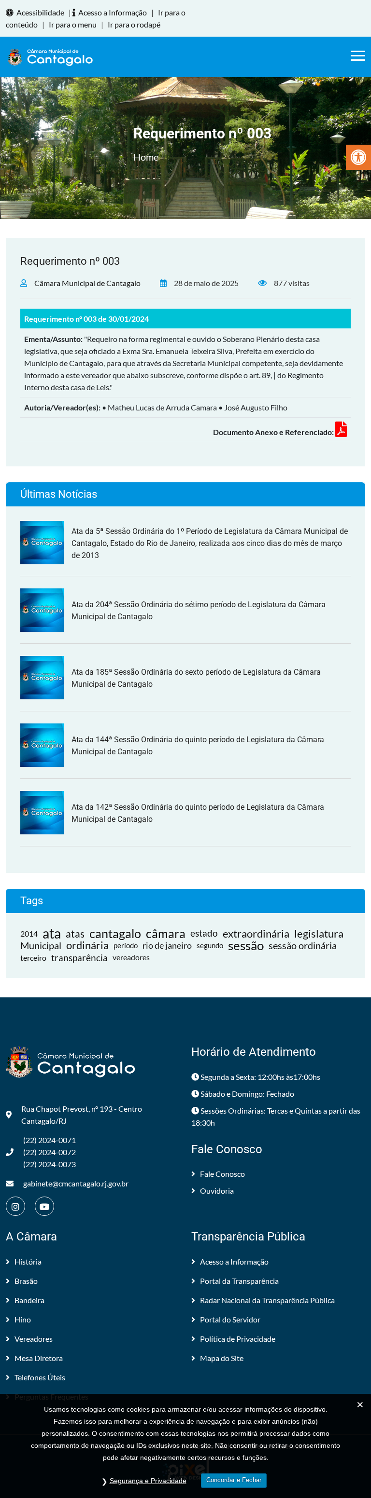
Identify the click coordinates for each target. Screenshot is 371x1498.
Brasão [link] (26, 1280)
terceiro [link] (33, 957)
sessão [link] (246, 946)
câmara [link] (166, 933)
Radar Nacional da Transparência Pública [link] (267, 1300)
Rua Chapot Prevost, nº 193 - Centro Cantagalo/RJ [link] (81, 1114)
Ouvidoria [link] (217, 1190)
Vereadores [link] (33, 1338)
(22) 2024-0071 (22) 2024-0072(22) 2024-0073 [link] (49, 1152)
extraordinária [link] (256, 933)
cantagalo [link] (115, 933)
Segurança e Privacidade (148, 1480)
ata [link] (52, 933)
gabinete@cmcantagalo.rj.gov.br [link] (75, 1183)
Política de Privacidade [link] (237, 1338)
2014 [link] (29, 933)
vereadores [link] (131, 957)
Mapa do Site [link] (221, 1357)
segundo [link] (210, 945)
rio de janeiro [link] (167, 945)
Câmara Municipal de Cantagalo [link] (87, 282)
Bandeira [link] (29, 1300)
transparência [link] (79, 957)
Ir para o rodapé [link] (134, 24)
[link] (358, 157)
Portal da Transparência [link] (239, 1280)
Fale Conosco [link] (222, 1173)
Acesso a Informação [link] (112, 12)
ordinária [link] (87, 946)
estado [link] (204, 933)
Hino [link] (22, 1319)
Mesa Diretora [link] (38, 1357)
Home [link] (145, 157)
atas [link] (75, 933)
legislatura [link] (318, 933)
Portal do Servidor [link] (230, 1319)
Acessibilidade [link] (40, 12)
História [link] (28, 1261)
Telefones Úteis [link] (39, 1377)
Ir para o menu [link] (73, 24)
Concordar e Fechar (233, 1480)
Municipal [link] (40, 945)
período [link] (126, 945)
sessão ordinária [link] (303, 945)
